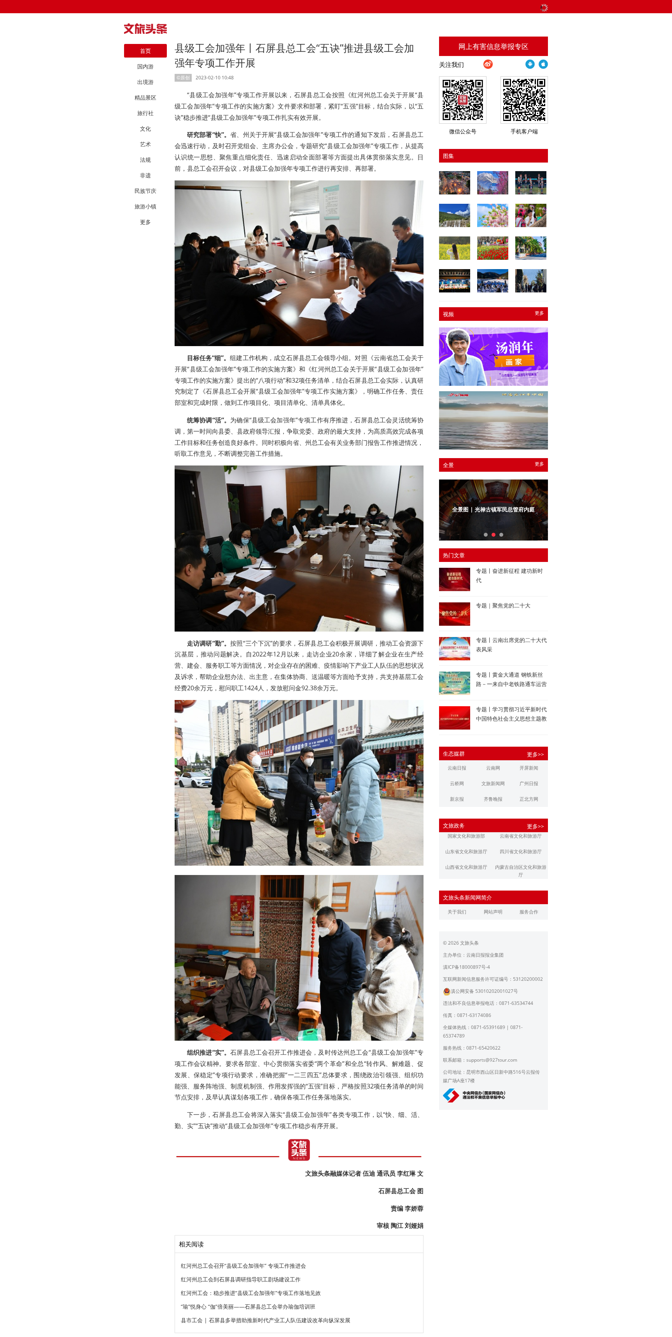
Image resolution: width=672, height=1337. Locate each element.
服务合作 (529, 911)
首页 (145, 50)
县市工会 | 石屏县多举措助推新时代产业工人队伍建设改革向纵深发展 (265, 1320)
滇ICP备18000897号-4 (466, 967)
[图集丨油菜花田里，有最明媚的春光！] (454, 248)
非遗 (145, 175)
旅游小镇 (145, 206)
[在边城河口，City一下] (530, 248)
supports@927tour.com (491, 1060)
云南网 (493, 768)
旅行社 (145, 113)
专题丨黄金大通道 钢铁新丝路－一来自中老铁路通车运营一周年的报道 (511, 684)
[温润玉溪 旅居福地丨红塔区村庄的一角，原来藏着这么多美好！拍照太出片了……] (530, 280)
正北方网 (529, 799)
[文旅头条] (145, 30)
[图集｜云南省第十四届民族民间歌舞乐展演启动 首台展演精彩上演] (530, 182)
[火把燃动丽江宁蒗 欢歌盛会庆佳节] (454, 182)
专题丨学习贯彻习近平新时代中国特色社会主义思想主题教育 (511, 718)
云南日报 (457, 768)
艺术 (145, 144)
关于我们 (457, 911)
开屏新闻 (529, 768)
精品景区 (145, 97)
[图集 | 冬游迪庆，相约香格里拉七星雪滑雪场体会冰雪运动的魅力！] (492, 280)
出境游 (145, 82)
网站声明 (493, 911)
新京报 (457, 799)
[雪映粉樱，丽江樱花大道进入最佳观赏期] (492, 182)
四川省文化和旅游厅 (521, 851)
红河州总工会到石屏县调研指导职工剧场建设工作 (241, 1279)
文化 (145, 128)
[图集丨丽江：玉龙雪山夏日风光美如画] (454, 215)
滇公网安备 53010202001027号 (484, 991)
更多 (539, 313)
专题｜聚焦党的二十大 (503, 605)
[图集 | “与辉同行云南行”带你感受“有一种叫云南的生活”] (530, 215)
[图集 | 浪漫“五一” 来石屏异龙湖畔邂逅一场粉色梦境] (492, 215)
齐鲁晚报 (493, 799)
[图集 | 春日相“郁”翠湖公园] (492, 248)
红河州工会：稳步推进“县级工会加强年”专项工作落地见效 (251, 1293)
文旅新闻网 (493, 783)
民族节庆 (145, 190)
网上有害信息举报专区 (493, 46)
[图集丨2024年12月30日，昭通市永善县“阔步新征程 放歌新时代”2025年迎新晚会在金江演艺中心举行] (454, 280)
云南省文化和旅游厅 (521, 836)
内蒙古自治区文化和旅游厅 (520, 871)
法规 (145, 159)
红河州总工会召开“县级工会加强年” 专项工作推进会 (243, 1265)
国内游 (145, 66)
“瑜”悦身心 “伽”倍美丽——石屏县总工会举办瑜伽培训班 (248, 1306)
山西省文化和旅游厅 (466, 867)
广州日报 (529, 783)
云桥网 (457, 783)
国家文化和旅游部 (466, 836)
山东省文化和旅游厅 (466, 851)
